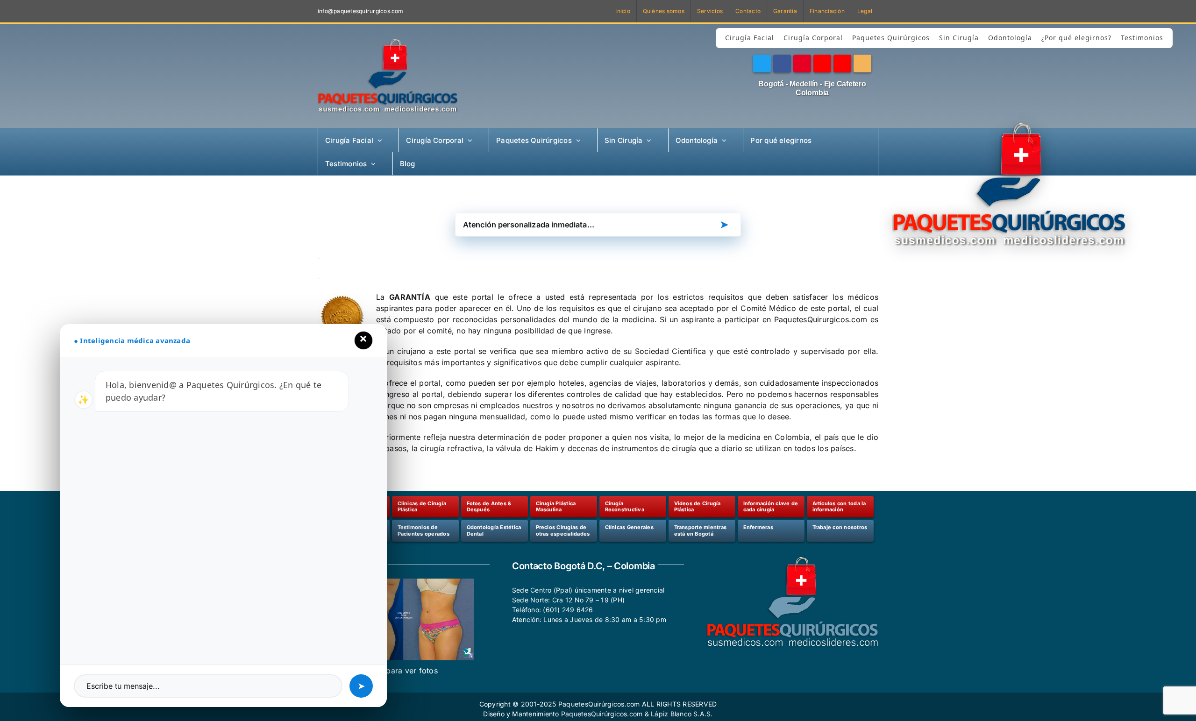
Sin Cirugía (959, 37)
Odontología (1010, 37)
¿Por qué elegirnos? (1076, 37)
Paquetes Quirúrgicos (891, 37)
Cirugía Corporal (813, 37)
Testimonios (1142, 37)
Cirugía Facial (749, 37)
